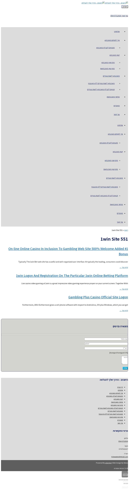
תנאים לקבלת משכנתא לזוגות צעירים (110, 408)
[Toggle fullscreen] (122, 479)
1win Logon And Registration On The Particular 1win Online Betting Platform (72, 275)
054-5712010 (123, 441)
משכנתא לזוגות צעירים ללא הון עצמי (111, 414)
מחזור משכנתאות (117, 402)
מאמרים (120, 420)
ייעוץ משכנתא (118, 399)
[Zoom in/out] (120, 479)
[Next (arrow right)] (125, 483)
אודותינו (120, 390)
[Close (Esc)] (127, 479)
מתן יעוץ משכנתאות (116, 417)
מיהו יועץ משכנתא (117, 405)
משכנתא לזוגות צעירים (115, 411)
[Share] (125, 479)
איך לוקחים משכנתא (116, 393)
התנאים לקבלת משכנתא (114, 396)
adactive (108, 463)
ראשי (126, 230)
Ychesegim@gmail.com (119, 457)
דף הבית (120, 387)
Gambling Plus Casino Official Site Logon (98, 297)
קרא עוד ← (124, 267)
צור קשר (120, 423)
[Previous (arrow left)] (127, 483)
